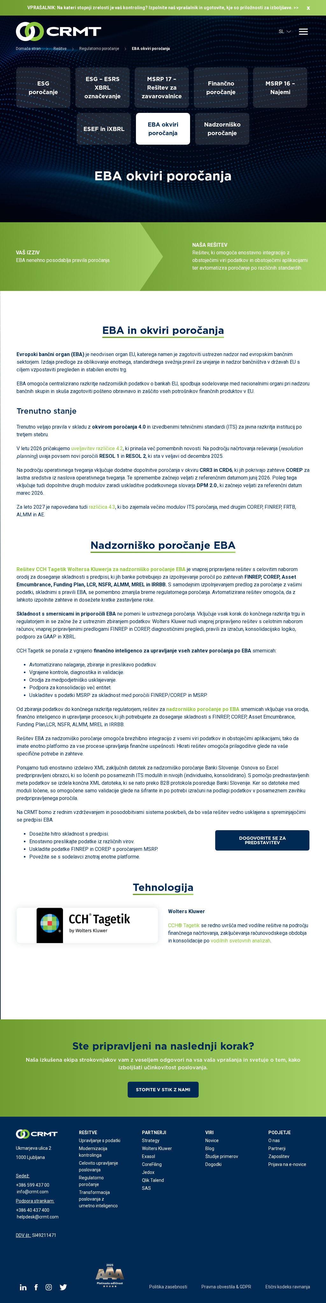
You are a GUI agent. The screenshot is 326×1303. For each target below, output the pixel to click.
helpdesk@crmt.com (38, 1216)
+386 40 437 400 (32, 1210)
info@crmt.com (32, 1191)
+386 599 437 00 (32, 1185)
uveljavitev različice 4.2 (97, 448)
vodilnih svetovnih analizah (240, 941)
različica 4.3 (102, 507)
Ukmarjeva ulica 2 (33, 1148)
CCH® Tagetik (184, 925)
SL (281, 31)
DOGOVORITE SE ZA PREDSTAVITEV (262, 840)
